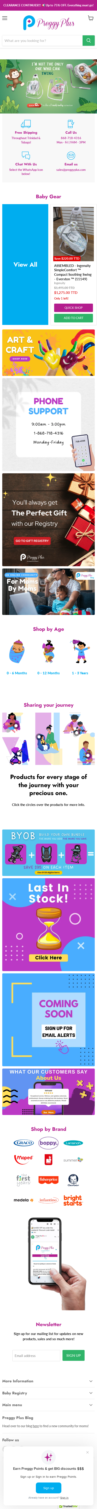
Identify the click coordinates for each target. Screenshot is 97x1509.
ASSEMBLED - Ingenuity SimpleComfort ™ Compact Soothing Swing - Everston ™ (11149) (73, 272)
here (36, 1426)
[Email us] (71, 164)
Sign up (73, 1355)
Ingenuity (59, 283)
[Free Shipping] (26, 132)
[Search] (89, 40)
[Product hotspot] (16, 725)
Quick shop (74, 308)
